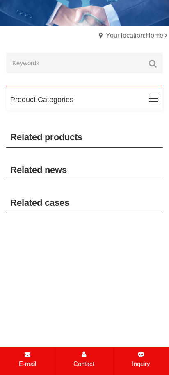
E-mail (27, 363)
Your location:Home (134, 35)
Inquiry (141, 363)
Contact (83, 363)
